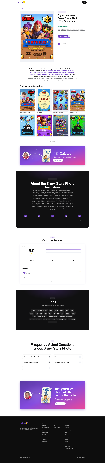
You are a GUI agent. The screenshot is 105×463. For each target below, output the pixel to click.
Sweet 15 (66, 434)
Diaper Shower (67, 429)
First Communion (67, 450)
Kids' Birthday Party (68, 437)
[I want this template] (37, 36)
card (31, 74)
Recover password (57, 427)
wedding (72, 70)
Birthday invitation (45, 429)
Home (43, 423)
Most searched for (28, 8)
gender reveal (48, 72)
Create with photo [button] (57, 160)
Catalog (21, 8)
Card (65, 423)
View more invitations (51, 141)
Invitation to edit (45, 434)
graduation (67, 74)
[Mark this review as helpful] (24, 277)
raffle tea (33, 72)
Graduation (67, 427)
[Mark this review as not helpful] (27, 277)
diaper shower (44, 74)
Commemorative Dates (69, 448)
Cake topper (67, 425)
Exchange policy (45, 443)
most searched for (54, 74)
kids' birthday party (59, 70)
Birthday (66, 436)
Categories (44, 425)
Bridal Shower (67, 444)
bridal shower (40, 72)
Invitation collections (45, 427)
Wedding (66, 441)
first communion (69, 72)
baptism (67, 70)
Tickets (66, 432)
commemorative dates (58, 72)
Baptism (66, 439)
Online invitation (45, 432)
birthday (51, 70)
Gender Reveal (67, 446)
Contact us (44, 437)
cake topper (36, 74)
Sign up (55, 425)
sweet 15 (46, 70)
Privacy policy (44, 441)
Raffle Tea (66, 443)
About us (44, 436)
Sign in (55, 423)
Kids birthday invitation (46, 430)
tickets (61, 74)
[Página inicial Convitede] (21, 2)
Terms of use (44, 439)
